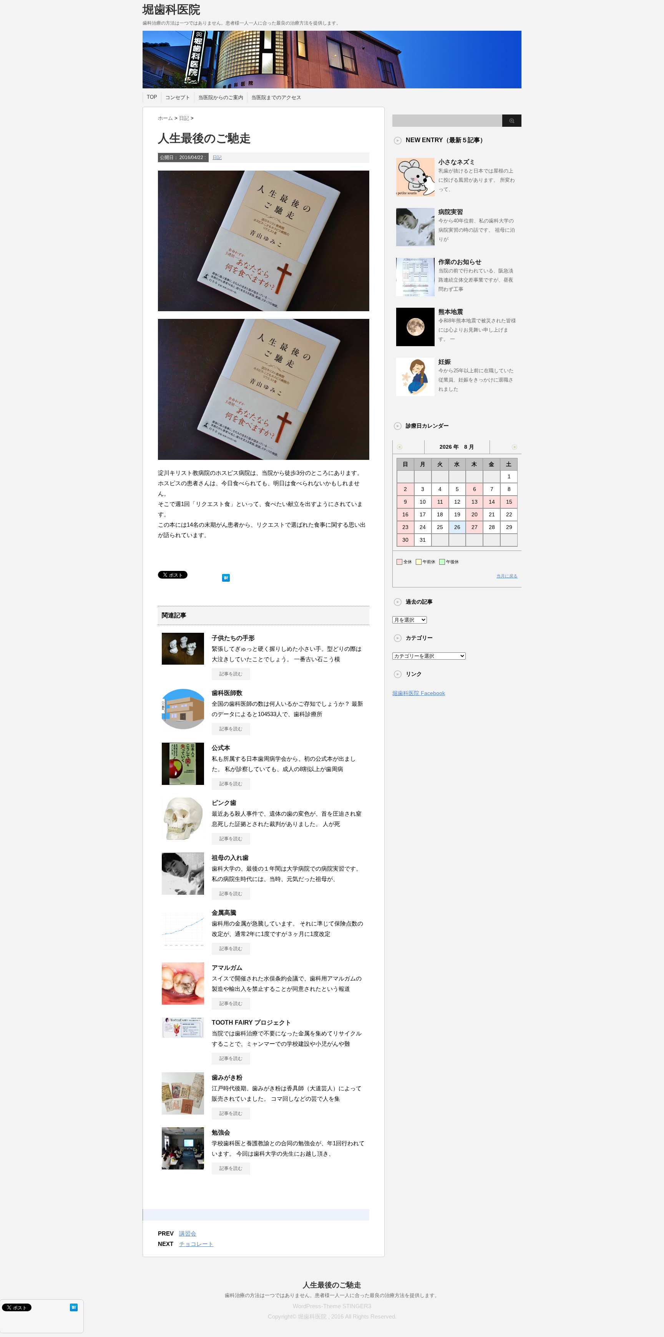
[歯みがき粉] (183, 1111)
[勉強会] (183, 1166)
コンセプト (177, 97)
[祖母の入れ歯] (183, 892)
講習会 (187, 1233)
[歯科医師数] (183, 727)
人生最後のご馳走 (332, 1285)
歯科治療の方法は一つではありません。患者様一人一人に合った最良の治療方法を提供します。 (332, 1295)
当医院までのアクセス (276, 97)
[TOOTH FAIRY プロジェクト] (183, 1035)
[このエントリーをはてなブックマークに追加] (226, 576)
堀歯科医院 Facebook (418, 693)
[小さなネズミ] (415, 193)
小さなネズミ (456, 162)
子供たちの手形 (233, 638)
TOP (152, 97)
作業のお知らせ (459, 262)
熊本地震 (450, 312)
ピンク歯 (224, 803)
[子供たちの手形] (183, 662)
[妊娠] (415, 393)
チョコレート (196, 1244)
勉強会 (221, 1132)
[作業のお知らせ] (415, 293)
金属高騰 (224, 912)
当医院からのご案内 (220, 97)
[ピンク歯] (183, 837)
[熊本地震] (415, 343)
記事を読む (230, 674)
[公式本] (183, 782)
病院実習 (450, 212)
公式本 (221, 748)
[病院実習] (415, 243)
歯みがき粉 (227, 1077)
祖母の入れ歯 (230, 857)
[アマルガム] (183, 1002)
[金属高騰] (183, 947)
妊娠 (444, 361)
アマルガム (227, 967)
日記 (217, 157)
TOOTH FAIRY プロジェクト (251, 1022)
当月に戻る (507, 576)
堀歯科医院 (171, 9)
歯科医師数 (227, 693)
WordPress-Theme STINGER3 (332, 1306)
